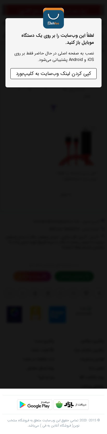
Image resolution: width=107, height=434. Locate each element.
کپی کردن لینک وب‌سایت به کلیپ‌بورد (53, 74)
